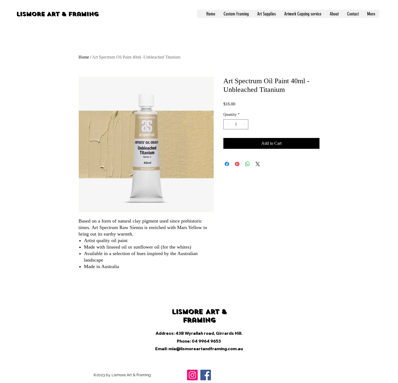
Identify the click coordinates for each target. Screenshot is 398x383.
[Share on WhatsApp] (247, 164)
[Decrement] (227, 124)
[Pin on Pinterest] (237, 164)
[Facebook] (205, 375)
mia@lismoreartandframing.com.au (205, 348)
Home (84, 57)
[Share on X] (258, 164)
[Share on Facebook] (227, 164)
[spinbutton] (236, 124)
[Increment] (244, 124)
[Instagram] (192, 375)
